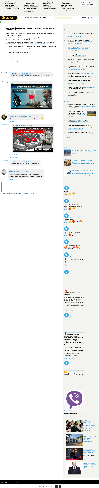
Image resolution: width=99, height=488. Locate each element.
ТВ (40, 18)
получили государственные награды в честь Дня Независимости (81, 127)
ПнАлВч (13, 162)
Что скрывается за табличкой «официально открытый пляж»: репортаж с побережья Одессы (84, 151)
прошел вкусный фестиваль (87, 106)
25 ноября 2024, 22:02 (22, 171)
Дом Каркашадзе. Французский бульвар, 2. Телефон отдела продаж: (88, 4)
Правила (25, 193)
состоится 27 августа (80, 55)
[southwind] (4, 174)
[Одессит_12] (5, 72)
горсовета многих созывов (76, 88)
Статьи (26, 18)
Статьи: (66, 147)
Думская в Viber (68, 411)
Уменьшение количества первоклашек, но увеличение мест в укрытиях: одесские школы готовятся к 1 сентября (89, 425)
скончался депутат (89, 87)
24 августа (67, 101)
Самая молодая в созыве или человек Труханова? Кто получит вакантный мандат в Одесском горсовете (89, 439)
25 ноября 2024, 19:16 (27, 125)
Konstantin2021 (13, 116)
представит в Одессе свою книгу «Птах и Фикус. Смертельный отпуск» (81, 47)
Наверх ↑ (16, 61)
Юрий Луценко (72, 47)
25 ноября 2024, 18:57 (25, 83)
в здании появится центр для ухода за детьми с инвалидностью (80, 68)
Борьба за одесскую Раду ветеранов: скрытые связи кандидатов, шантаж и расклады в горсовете (12, 5)
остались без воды (88, 73)
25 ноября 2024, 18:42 (25, 73)
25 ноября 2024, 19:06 (25, 116)
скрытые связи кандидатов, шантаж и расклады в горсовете (80, 82)
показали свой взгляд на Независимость (77, 113)
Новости (34, 18)
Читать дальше (68, 310)
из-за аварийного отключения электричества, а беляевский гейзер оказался (81, 74)
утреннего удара (34, 44)
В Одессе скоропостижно (75, 87)
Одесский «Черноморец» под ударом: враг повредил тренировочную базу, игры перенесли (68, 6)
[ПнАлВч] (6, 161)
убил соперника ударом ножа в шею (81, 61)
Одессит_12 (14, 73)
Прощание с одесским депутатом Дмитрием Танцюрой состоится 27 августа (89, 465)
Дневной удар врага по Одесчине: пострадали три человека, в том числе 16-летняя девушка (49, 6)
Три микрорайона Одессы (75, 73)
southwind (12, 171)
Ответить (13, 79)
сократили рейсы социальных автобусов (79, 134)
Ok (56, 486)
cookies (52, 486)
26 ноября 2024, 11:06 (23, 162)
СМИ (45, 18)
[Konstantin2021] (4, 119)
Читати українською (20, 25)
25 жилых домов (37, 48)
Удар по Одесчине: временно (76, 92)
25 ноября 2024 (9, 25)
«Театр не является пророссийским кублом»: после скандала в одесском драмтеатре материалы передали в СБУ (83, 161)
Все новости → (68, 137)
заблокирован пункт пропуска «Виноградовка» (80, 93)
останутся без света (80, 121)
